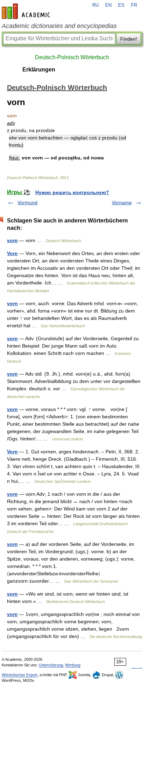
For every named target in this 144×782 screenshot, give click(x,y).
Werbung (72, 665)
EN (108, 5)
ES (121, 5)
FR (134, 5)
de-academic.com (27, 11)
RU (95, 5)
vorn (12, 240)
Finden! (128, 39)
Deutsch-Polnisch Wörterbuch (72, 57)
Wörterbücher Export (19, 675)
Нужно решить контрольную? (72, 192)
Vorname (122, 202)
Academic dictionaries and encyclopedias (59, 25)
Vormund (27, 202)
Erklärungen (38, 70)
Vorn (12, 253)
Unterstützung (51, 665)
